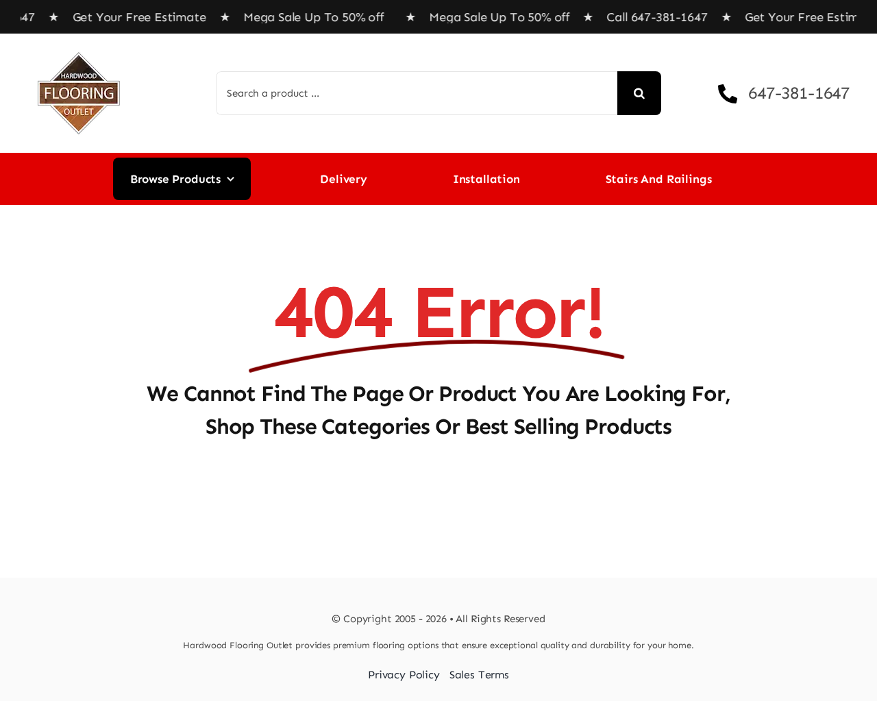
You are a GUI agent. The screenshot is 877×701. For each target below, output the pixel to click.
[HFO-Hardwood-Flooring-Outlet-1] (78, 47)
